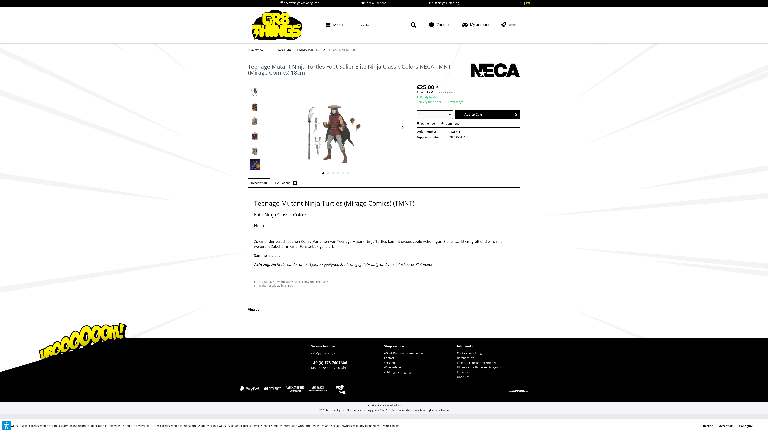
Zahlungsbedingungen (399, 372)
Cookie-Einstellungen (471, 353)
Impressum (464, 372)
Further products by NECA (275, 285)
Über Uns (463, 377)
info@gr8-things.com (326, 353)
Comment (452, 123)
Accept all (726, 426)
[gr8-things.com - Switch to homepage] (277, 25)
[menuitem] (335, 32)
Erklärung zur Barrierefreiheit (477, 363)
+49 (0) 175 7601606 (329, 362)
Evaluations (285, 183)
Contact (389, 358)
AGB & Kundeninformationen (403, 353)
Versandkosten (440, 410)
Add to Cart (473, 114)
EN (528, 3)
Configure (746, 426)
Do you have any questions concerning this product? (292, 282)
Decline (708, 426)
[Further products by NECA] (495, 70)
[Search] (413, 25)
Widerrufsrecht (394, 367)
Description (259, 183)
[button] (6, 425)
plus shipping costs (444, 92)
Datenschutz (465, 358)
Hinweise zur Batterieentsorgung (479, 367)
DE (521, 3)
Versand (389, 363)
